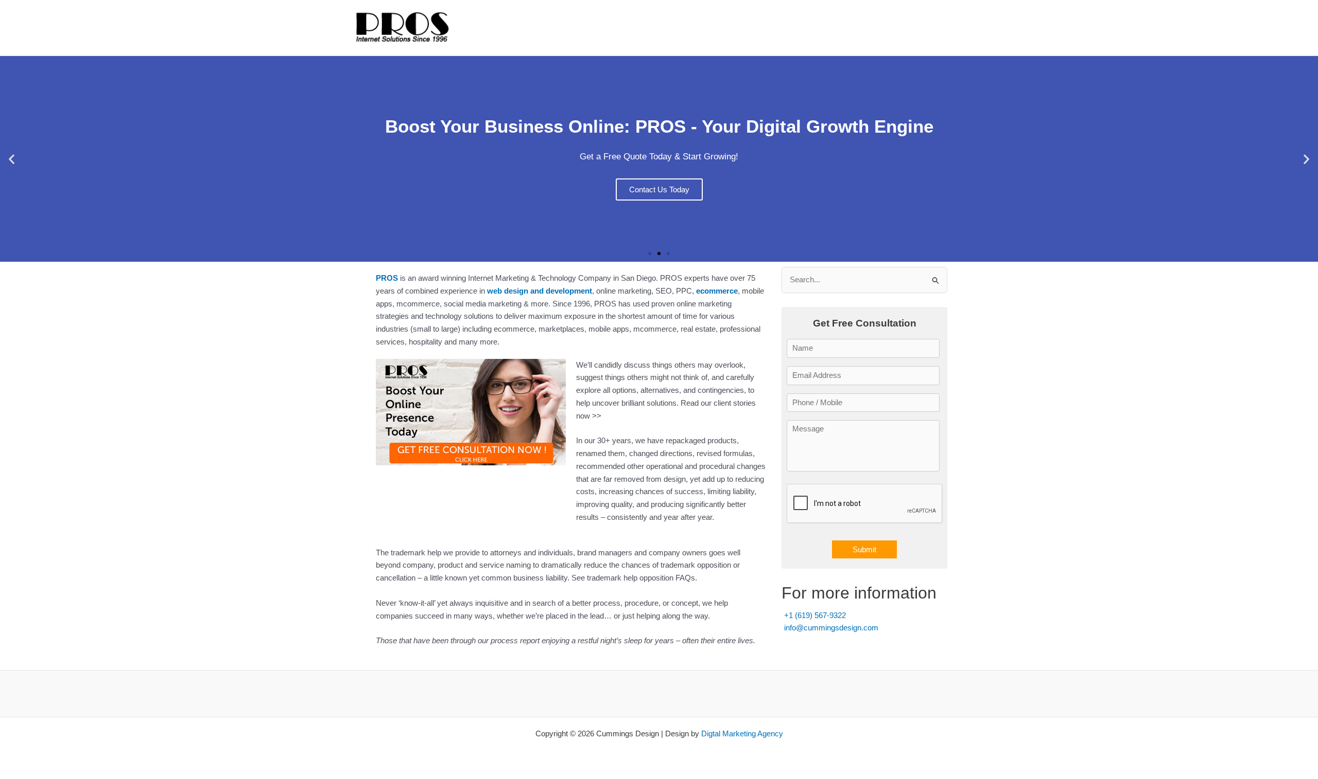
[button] (11, 159)
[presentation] (865, 504)
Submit (864, 549)
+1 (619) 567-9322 (815, 615)
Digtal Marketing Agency (742, 733)
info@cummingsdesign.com (831, 627)
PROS (387, 278)
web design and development (539, 290)
